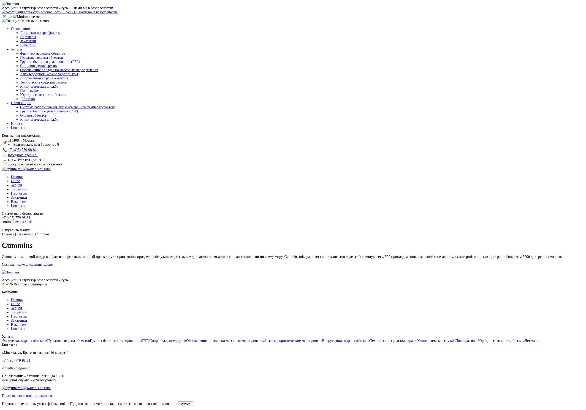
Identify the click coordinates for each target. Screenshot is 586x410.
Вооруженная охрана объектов (346, 341)
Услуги (16, 308)
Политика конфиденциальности (27, 396)
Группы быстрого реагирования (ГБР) (119, 341)
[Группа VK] (12, 169)
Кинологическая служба (436, 341)
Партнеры (19, 316)
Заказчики (19, 320)
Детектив (532, 341)
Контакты (18, 329)
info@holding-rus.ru (23, 155)
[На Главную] (60, 12)
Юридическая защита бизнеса (501, 341)
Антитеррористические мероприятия (293, 341)
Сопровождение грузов (167, 341)
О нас (15, 304)
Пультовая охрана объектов (68, 341)
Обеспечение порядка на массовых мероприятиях (225, 341)
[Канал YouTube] (37, 169)
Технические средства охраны (393, 341)
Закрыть (185, 404)
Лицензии (19, 312)
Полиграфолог (466, 341)
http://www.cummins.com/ (34, 264)
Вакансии (18, 324)
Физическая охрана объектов (24, 341)
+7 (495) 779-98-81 (22, 150)
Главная (17, 300)
